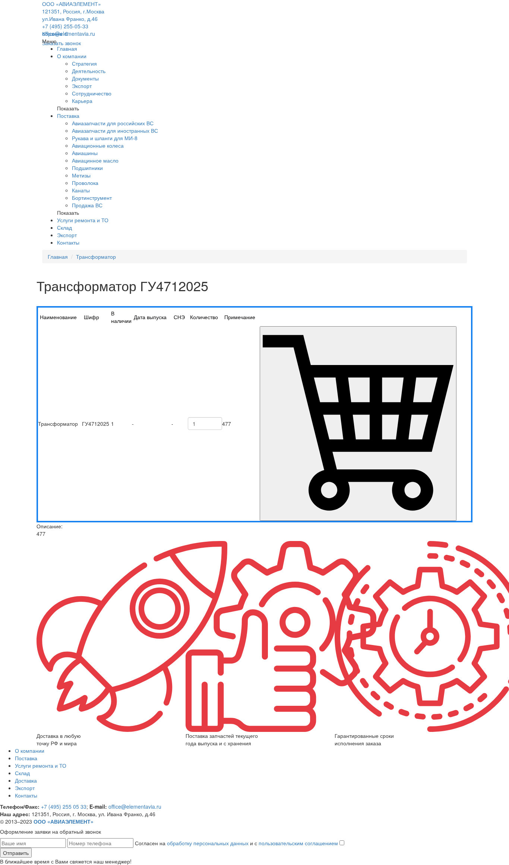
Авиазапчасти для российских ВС (113, 123)
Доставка (26, 780)
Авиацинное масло (95, 160)
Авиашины (85, 153)
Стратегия (84, 63)
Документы (85, 78)
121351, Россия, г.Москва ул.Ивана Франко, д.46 (73, 14)
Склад (64, 227)
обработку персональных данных (208, 843)
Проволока (85, 182)
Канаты (81, 190)
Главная (67, 48)
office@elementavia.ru (68, 33)
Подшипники (87, 168)
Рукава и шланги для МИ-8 (104, 138)
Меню (49, 41)
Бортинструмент (92, 197)
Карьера (82, 100)
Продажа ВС (87, 205)
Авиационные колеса (98, 145)
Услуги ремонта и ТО (82, 220)
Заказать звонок (61, 43)
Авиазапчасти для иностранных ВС (115, 130)
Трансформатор (96, 256)
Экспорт (82, 85)
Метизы (81, 175)
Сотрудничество (91, 93)
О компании (71, 56)
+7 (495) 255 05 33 (63, 806)
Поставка (68, 115)
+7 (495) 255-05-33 (65, 26)
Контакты (68, 242)
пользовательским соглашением (298, 843)
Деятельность (88, 71)
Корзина (55, 33)
